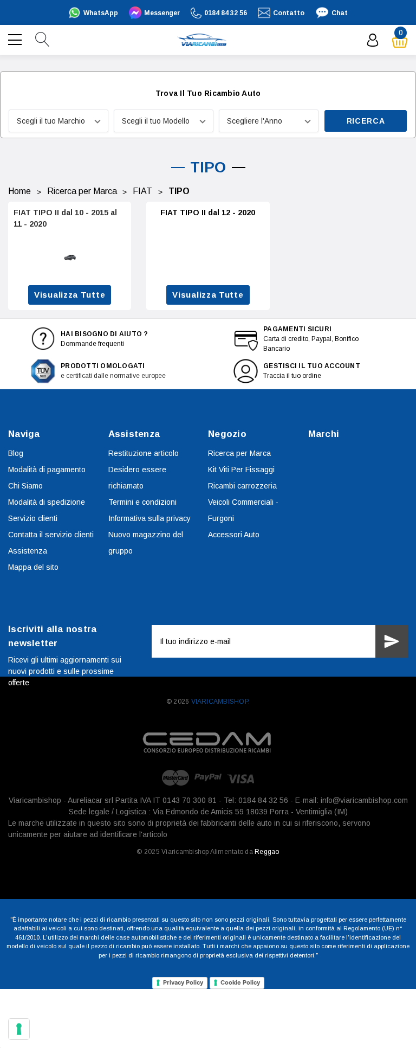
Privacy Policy (183, 982)
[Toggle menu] (16, 38)
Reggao (267, 852)
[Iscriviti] (391, 641)
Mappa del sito (33, 567)
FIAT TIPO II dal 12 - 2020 (207, 212)
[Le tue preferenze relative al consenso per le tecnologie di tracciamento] (19, 1029)
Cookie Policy (240, 982)
